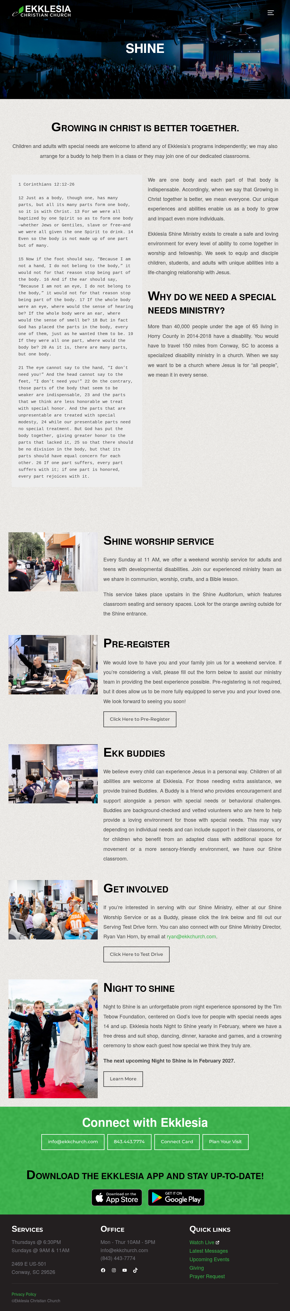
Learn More (123, 1079)
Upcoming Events (209, 1259)
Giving (196, 1267)
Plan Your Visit (225, 1141)
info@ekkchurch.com (73, 1141)
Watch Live (201, 1242)
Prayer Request (207, 1276)
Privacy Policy (24, 1294)
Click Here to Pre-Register (140, 719)
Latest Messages (208, 1250)
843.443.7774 (129, 1141)
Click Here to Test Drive (136, 954)
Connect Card (177, 1141)
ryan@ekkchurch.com (191, 936)
